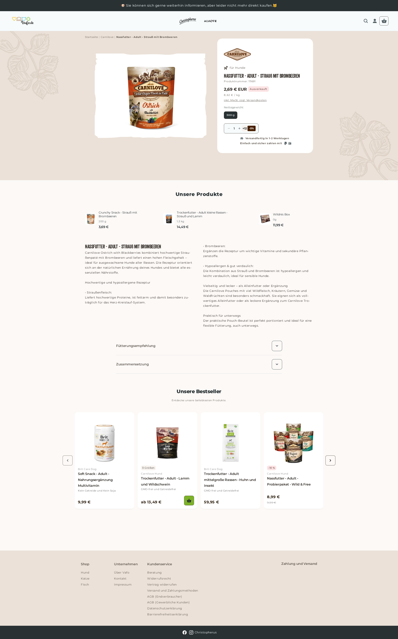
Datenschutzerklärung (164, 608)
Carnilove (107, 37)
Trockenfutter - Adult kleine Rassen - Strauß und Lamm (202, 214)
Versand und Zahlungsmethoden (172, 590)
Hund (85, 572)
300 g (232, 116)
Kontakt (120, 578)
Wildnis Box (281, 214)
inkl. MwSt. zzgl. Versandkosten (245, 100)
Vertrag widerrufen (162, 584)
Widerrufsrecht (159, 578)
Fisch (85, 584)
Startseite (91, 37)
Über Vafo (121, 572)
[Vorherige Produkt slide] (68, 460)
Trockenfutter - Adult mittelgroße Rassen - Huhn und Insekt (230, 480)
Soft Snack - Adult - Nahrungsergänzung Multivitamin (95, 480)
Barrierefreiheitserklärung (167, 614)
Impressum (123, 584)
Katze (85, 578)
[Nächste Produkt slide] (330, 460)
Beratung (154, 572)
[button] (365, 20)
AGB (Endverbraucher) (164, 596)
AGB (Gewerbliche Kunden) (168, 602)
